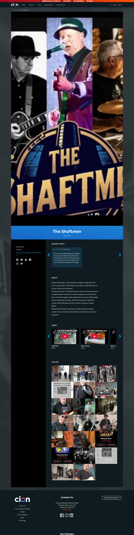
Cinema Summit (60, 5)
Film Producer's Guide (22, 509)
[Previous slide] (49, 255)
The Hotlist (66, 1)
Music (39, 5)
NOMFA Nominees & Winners (51, 1)
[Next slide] (120, 255)
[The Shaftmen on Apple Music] (26, 260)
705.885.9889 (67, 509)
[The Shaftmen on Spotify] (17, 260)
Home (13, 10)
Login (114, 5)
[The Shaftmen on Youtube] (22, 260)
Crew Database (78, 1)
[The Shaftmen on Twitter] (22, 264)
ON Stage (90, 1)
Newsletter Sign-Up (111, 498)
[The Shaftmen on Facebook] (30, 260)
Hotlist (22, 512)
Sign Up (120, 5)
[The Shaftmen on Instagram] (17, 264)
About (23, 5)
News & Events (48, 5)
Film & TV (31, 5)
